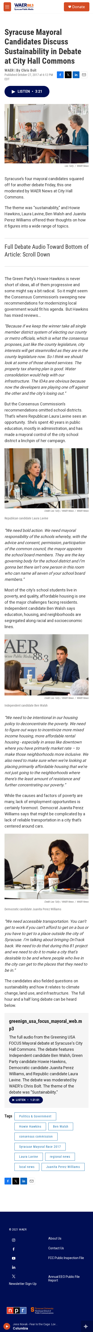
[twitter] (13, 1276)
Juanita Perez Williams (63, 1167)
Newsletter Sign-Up (23, 1284)
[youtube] (13, 1258)
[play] (7, 1326)
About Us (54, 1238)
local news (27, 1167)
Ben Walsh (60, 1126)
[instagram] (13, 1240)
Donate (78, 7)
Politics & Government (35, 1116)
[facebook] (13, 1249)
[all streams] (87, 1326)
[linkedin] (13, 1267)
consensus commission (36, 1136)
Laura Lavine (28, 1156)
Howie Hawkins (30, 1126)
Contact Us (56, 1248)
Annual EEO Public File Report (64, 1278)
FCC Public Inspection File (66, 1258)
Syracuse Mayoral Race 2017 (40, 1146)
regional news (60, 1156)
